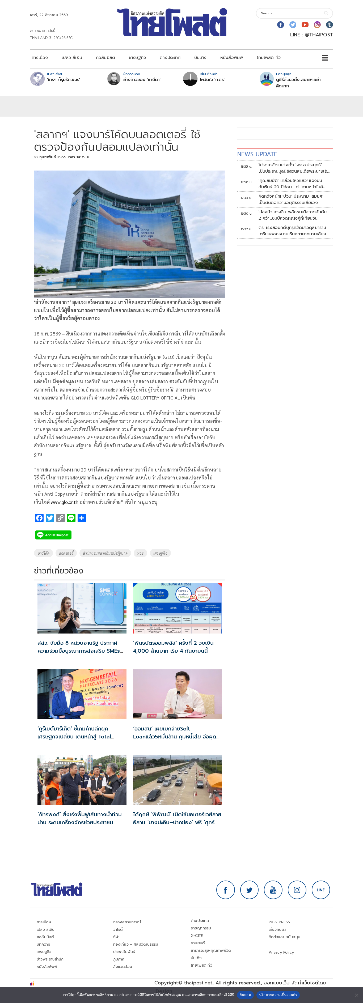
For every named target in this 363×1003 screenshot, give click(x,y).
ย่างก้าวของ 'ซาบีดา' (142, 79)
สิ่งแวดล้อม (122, 967)
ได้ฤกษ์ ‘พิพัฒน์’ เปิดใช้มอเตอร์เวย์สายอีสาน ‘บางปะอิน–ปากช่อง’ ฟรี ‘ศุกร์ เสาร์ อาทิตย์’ (177, 822)
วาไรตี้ (118, 929)
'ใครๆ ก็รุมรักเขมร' (63, 79)
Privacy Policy (281, 952)
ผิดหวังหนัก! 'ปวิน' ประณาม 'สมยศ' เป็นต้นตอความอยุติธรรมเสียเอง (291, 199)
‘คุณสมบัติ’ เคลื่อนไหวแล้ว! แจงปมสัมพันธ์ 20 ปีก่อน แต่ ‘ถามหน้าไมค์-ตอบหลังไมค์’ (292, 183)
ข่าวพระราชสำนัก (50, 959)
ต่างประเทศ (170, 57)
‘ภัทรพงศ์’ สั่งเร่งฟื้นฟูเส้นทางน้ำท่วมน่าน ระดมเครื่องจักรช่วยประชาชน (79, 818)
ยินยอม (245, 995)
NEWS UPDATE (257, 154)
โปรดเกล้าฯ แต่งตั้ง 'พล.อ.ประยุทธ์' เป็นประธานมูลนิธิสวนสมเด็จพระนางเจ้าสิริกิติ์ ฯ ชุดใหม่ (294, 168)
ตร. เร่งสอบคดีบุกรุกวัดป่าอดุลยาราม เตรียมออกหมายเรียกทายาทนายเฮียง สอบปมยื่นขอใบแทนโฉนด (292, 230)
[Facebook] (281, 24)
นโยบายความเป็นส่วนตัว (278, 995)
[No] (356, 995)
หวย (140, 553)
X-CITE (197, 935)
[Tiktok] (329, 24)
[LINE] (321, 890)
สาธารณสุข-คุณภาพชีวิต (211, 950)
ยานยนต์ (198, 943)
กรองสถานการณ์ (127, 922)
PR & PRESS (279, 922)
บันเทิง (200, 57)
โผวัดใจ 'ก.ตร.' (212, 79)
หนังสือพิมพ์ (231, 57)
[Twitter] (293, 24)
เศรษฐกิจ (137, 57)
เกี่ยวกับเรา (277, 929)
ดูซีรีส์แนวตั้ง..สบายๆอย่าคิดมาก (298, 82)
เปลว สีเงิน (72, 57)
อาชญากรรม (201, 928)
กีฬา (116, 937)
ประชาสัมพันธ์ (124, 952)
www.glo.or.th (64, 502)
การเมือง (40, 57)
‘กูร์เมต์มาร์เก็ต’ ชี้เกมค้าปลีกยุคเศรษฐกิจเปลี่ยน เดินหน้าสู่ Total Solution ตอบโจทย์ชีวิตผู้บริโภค (74, 737)
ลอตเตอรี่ (66, 553)
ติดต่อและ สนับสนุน (285, 937)
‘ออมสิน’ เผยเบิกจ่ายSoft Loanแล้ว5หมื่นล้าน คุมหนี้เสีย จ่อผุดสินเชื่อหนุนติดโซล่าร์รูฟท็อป (174, 737)
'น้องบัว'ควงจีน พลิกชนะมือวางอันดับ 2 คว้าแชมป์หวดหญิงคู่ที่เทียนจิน (293, 215)
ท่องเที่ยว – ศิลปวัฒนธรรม (135, 944)
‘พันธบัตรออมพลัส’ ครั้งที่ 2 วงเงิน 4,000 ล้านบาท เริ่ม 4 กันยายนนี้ (173, 647)
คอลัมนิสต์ (105, 57)
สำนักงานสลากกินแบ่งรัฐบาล (105, 553)
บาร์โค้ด (43, 553)
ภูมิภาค (119, 959)
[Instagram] (317, 24)
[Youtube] (305, 24)
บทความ (43, 944)
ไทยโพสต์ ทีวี (269, 57)
